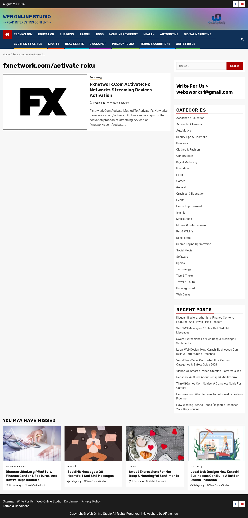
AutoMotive (169, 34)
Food (100, 34)
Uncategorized (185, 288)
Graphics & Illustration (190, 193)
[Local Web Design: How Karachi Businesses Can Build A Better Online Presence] (216, 443)
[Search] (242, 39)
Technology (23, 34)
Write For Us (185, 44)
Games (180, 181)
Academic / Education (190, 118)
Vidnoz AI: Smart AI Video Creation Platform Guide (208, 371)
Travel (84, 34)
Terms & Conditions (155, 44)
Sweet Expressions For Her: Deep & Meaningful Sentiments (154, 474)
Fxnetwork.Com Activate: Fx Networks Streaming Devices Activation (121, 90)
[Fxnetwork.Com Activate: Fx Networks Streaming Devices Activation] (45, 102)
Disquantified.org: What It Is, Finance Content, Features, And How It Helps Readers (31, 476)
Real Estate (74, 44)
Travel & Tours (185, 282)
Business (67, 34)
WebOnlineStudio (119, 102)
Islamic (180, 212)
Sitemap (8, 501)
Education (46, 34)
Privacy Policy (123, 44)
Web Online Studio (27, 16)
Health (148, 34)
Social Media (184, 250)
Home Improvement (123, 34)
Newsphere (150, 513)
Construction (184, 156)
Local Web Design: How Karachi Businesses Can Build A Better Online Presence (214, 476)
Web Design (183, 294)
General (181, 187)
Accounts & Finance (189, 124)
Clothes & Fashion (28, 44)
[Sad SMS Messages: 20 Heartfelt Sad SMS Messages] (93, 443)
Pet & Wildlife (184, 231)
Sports (53, 44)
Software (182, 256)
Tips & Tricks (184, 275)
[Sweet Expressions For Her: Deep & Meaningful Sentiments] (155, 443)
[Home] (7, 34)
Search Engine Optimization (193, 244)
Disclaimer (98, 44)
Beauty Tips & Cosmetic (191, 137)
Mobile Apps (184, 219)
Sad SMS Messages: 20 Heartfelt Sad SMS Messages (90, 474)
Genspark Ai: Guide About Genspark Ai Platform (206, 377)
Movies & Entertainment (191, 225)
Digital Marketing (197, 34)
